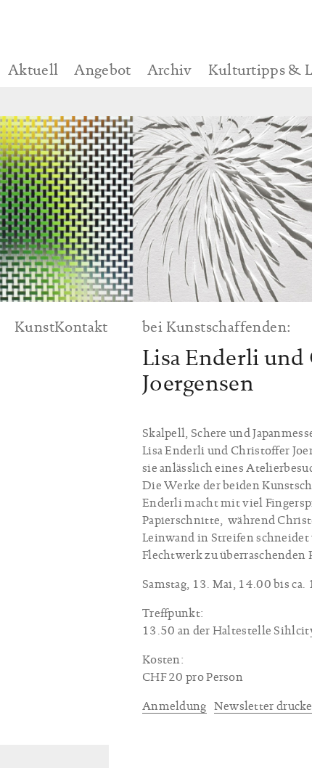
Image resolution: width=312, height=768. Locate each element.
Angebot (102, 69)
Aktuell (33, 69)
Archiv (169, 69)
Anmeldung (174, 706)
